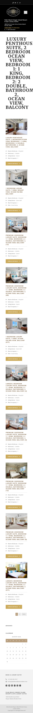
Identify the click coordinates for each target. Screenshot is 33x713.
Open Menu (25, 12)
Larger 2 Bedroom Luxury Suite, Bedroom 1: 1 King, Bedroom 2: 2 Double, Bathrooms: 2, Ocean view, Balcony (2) (16, 387)
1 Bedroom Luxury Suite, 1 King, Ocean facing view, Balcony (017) (15, 339)
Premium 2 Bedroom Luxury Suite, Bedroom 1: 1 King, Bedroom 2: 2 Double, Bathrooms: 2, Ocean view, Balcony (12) (16, 486)
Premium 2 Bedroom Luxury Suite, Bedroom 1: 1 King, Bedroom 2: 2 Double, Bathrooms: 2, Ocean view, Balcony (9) (16, 436)
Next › (24, 614)
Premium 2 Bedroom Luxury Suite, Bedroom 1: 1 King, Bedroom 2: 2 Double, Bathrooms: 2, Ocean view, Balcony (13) (16, 239)
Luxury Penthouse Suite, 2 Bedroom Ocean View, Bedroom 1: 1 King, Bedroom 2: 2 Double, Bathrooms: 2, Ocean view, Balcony (16, 142)
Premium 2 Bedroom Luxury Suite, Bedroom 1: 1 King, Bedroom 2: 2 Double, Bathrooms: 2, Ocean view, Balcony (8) (16, 535)
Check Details (13, 163)
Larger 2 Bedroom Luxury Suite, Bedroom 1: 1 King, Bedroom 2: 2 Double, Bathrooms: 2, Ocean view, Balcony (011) (16, 585)
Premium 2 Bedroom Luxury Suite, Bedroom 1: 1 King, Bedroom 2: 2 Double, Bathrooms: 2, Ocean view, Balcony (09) (16, 290)
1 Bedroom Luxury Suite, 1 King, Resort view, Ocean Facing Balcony (15, 191)
